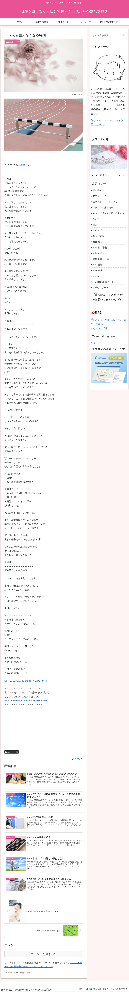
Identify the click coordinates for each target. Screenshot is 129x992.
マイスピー (98, 230)
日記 (95, 224)
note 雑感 (97, 270)
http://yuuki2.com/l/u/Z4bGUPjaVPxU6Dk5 (25, 681)
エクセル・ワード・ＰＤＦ (106, 201)
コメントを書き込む (44, 954)
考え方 (96, 218)
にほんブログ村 (99, 328)
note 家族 (97, 241)
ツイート (95, 342)
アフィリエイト (100, 196)
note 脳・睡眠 (100, 247)
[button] (124, 35)
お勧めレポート (100, 287)
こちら (22, 164)
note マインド (100, 253)
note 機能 (97, 264)
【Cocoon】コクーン (103, 281)
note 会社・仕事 (12, 752)
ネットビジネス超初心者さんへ (108, 213)
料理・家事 (98, 236)
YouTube (97, 275)
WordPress (98, 190)
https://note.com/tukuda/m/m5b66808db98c (26, 700)
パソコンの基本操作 (103, 207)
